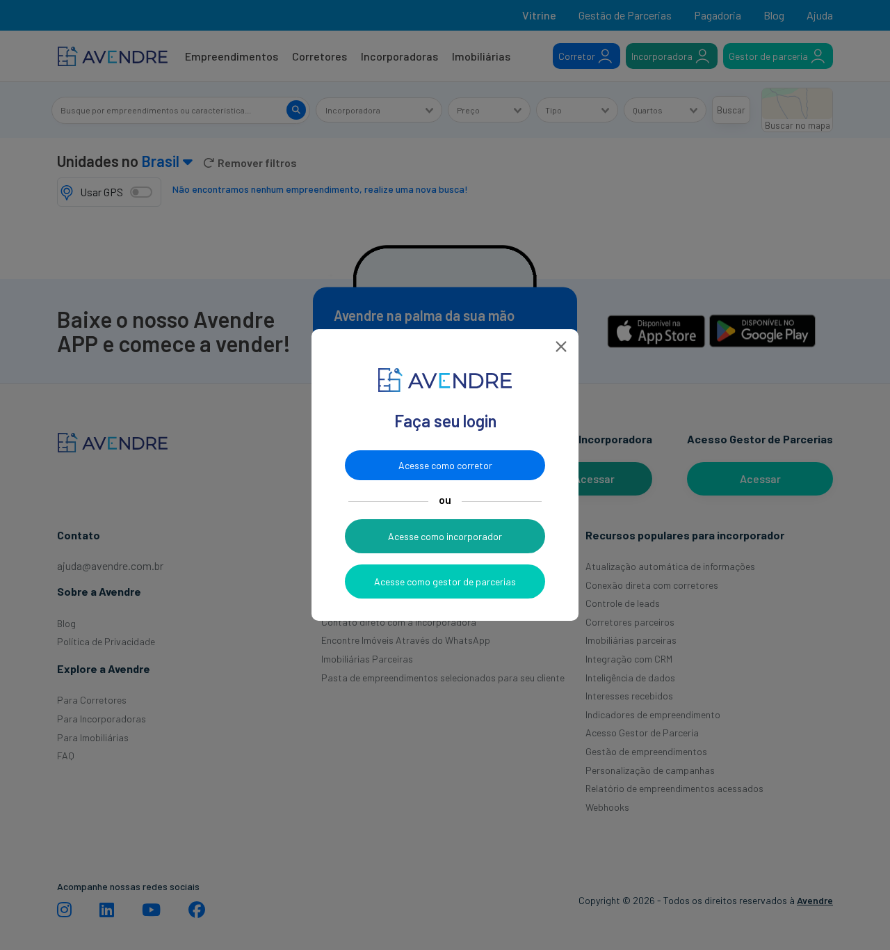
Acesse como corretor (445, 465)
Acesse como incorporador (445, 536)
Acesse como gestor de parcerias (445, 581)
